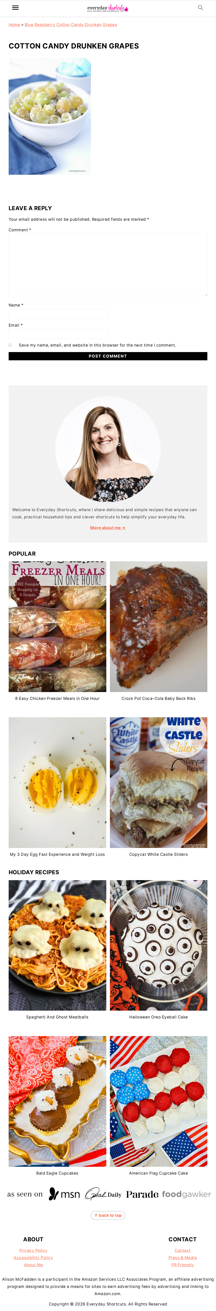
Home (14, 24)
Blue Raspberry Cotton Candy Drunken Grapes (71, 24)
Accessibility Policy (33, 1257)
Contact (183, 1250)
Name (16, 305)
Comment (20, 230)
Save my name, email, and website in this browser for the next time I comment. (97, 345)
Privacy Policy (33, 1250)
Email (16, 325)
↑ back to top (108, 1215)
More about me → (108, 527)
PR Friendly (182, 1264)
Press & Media (183, 1257)
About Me (33, 1264)
